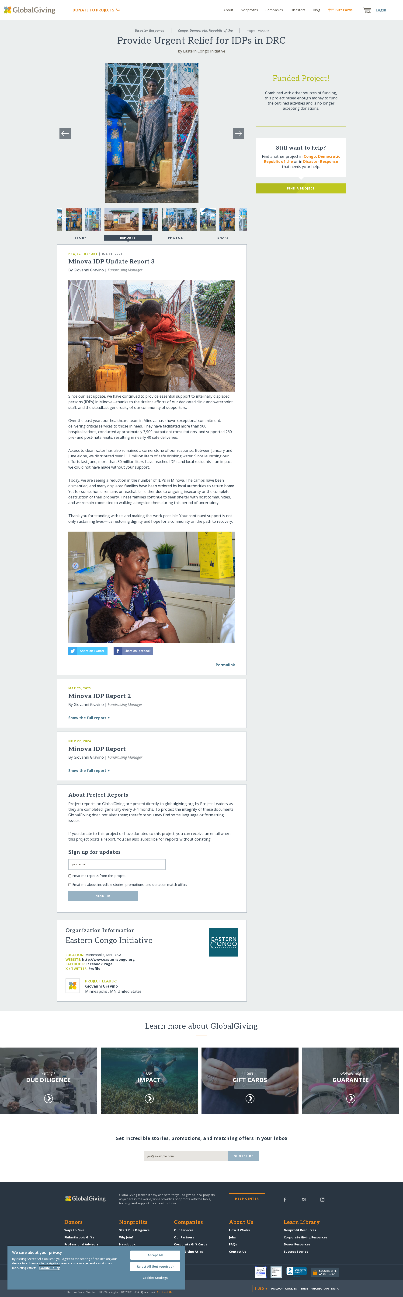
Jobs (232, 1237)
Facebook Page (99, 964)
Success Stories (296, 1251)
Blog (316, 10)
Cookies (291, 1288)
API (326, 1288)
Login (381, 10)
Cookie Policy (49, 1268)
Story (80, 237)
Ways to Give (74, 1230)
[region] (96, 1268)
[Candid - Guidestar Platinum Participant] (278, 1272)
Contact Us (237, 1251)
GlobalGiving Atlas (188, 1251)
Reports (128, 237)
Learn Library (302, 1223)
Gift (344, 10)
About (228, 10)
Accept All (155, 1255)
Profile (94, 968)
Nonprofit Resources (300, 1230)
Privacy (277, 1288)
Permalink (225, 664)
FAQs (233, 1244)
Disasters (298, 10)
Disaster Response (149, 30)
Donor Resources (297, 1244)
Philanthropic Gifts (79, 1237)
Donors (73, 1223)
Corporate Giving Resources (305, 1237)
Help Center (247, 1198)
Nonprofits (249, 10)
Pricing (316, 1288)
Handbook (127, 1244)
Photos (175, 237)
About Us (241, 1223)
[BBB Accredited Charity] (298, 1272)
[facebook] (285, 1199)
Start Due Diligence (134, 1230)
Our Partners (184, 1237)
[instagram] (304, 1199)
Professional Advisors (81, 1244)
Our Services (183, 1230)
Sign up (103, 896)
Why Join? (126, 1237)
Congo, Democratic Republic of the (205, 30)
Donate (93, 10)
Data (335, 1288)
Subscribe (244, 1156)
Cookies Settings (155, 1278)
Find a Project (301, 188)
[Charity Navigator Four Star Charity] (263, 1272)
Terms (304, 1288)
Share (223, 237)
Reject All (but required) (155, 1266)
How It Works (239, 1230)
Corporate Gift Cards (190, 1244)
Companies (274, 10)
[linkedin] (322, 1199)
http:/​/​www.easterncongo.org (108, 959)
